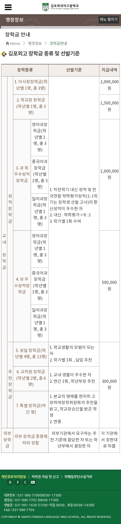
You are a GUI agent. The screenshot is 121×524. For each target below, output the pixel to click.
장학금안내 (58, 43)
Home (15, 43)
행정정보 (35, 43)
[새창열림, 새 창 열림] (10, 481)
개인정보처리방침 (13, 477)
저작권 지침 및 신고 (45, 477)
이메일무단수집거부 (78, 477)
